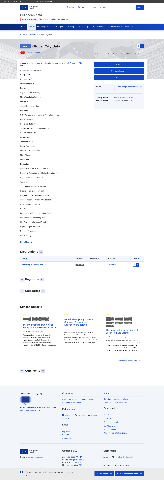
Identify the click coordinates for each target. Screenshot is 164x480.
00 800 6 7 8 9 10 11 (76, 457)
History (117, 77)
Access (112, 265)
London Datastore (33, 53)
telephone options (77, 460)
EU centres (83, 465)
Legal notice (67, 432)
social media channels (124, 457)
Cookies (65, 435)
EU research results (111, 422)
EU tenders (108, 418)
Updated (93, 259)
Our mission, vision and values (116, 399)
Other (67, 418)
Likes (135, 259)
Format (79, 259)
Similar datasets (117, 71)
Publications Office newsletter (115, 402)
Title (23, 259)
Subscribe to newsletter (71, 403)
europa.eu (39, 457)
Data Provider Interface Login (115, 433)
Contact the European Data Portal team (77, 399)
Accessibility (67, 438)
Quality (117, 64)
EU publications (110, 430)
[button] (44, 1)
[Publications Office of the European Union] (40, 400)
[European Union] (40, 451)
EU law (106, 415)
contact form (78, 462)
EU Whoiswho (109, 426)
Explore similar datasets (129, 360)
